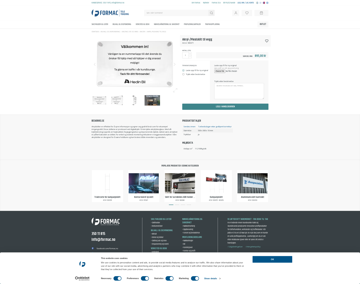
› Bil (183, 244)
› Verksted (155, 252)
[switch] (145, 278)
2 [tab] (177, 204)
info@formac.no (118, 2)
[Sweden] (257, 3)
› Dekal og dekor (157, 237)
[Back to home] (110, 12)
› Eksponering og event (160, 244)
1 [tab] (171, 204)
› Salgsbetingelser (235, 246)
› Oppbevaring (187, 229)
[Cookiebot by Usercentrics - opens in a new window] (82, 278)
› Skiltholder (155, 222)
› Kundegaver (187, 247)
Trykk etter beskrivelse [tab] (195, 74)
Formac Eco (216, 2)
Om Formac (196, 2)
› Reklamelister (157, 226)
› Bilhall (154, 234)
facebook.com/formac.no (107, 248)
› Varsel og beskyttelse (191, 233)
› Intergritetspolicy (252, 246)
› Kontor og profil (188, 251)
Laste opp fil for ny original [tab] (197, 70)
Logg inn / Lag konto (246, 2)
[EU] (267, 3)
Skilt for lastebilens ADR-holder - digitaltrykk (185, 197)
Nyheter (206, 2)
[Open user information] (235, 13)
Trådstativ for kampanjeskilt (107, 197)
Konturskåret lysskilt (143, 197)
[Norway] (264, 3)
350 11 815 (107, 2)
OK (272, 259)
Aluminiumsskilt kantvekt (252, 197)
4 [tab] (189, 204)
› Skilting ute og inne (159, 240)
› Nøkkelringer (187, 240)
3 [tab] (183, 204)
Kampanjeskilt (216, 197)
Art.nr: (184, 43)
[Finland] (260, 3)
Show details (210, 278)
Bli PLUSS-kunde (229, 2)
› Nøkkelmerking (188, 226)
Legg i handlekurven (225, 106)
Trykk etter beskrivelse (224, 81)
